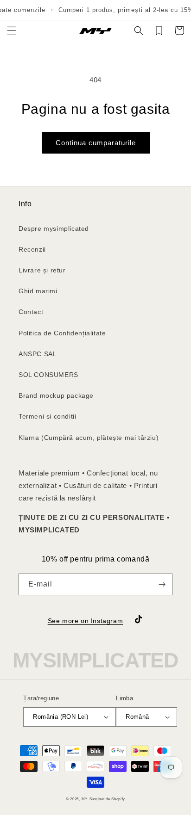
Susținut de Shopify (107, 798)
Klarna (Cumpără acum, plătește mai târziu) (89, 437)
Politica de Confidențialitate (62, 333)
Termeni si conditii (47, 416)
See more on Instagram (85, 620)
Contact (31, 311)
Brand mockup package (56, 395)
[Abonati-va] (162, 584)
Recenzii (32, 249)
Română (137, 716)
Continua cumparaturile (96, 143)
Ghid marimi (38, 291)
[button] (11, 30)
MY (85, 798)
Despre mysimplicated (54, 228)
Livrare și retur (42, 270)
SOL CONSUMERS (48, 374)
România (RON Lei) (60, 716)
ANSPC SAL (38, 354)
